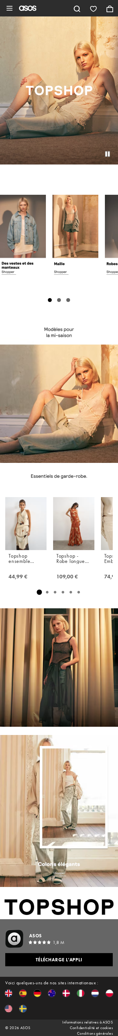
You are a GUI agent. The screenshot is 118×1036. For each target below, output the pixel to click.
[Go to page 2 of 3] (59, 300)
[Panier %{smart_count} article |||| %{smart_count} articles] (110, 8)
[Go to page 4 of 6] (63, 592)
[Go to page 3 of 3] (68, 300)
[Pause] (107, 154)
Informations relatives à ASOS (87, 1022)
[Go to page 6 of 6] (79, 592)
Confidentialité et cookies (91, 1028)
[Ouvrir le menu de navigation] (9, 8)
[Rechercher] (77, 8)
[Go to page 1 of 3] (50, 300)
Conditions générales (95, 1033)
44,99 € (18, 576)
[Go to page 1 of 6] (39, 592)
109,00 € (67, 576)
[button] (8, 993)
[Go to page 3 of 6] (55, 592)
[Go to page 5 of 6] (71, 592)
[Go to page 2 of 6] (47, 592)
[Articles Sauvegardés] (93, 8)
